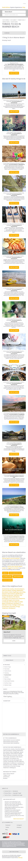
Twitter (7, 827)
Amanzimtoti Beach (14, 282)
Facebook (7, 825)
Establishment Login (17, 795)
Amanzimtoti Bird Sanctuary (14, 313)
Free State (6, 669)
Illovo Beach (5, 592)
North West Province (9, 681)
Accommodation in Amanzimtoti (16, 102)
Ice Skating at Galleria (14, 345)
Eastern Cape (7, 667)
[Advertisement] (14, 718)
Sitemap (20, 857)
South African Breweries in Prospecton (14, 470)
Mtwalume (5, 595)
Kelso (10, 592)
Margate (4, 594)
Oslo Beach (9, 597)
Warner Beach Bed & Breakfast (11, 743)
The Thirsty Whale (14, 250)
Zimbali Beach (14, 500)
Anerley (12, 589)
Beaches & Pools (14, 63)
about (5, 573)
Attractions (6, 776)
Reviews (5, 778)
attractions (7, 576)
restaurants (18, 576)
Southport (16, 603)
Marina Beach (11, 594)
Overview (6, 33)
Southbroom (9, 603)
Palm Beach (16, 597)
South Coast (14, 21)
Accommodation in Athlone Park (17, 477)
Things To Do (21, 20)
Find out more (14, 73)
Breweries (12, 475)
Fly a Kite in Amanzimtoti (14, 94)
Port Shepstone (20, 598)
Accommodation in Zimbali (16, 507)
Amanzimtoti (5, 589)
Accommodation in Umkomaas (16, 537)
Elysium (22, 589)
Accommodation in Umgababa (16, 414)
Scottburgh (5, 602)
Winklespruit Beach (14, 157)
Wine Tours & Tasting (20, 475)
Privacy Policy (7, 793)
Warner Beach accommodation (11, 558)
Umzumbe (12, 606)
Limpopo (6, 677)
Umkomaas (20, 605)
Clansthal (17, 589)
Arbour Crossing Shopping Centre (14, 438)
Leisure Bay (22, 592)
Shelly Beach (6, 763)
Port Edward (12, 598)
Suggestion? (6, 700)
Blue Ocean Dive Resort (14, 530)
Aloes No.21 (7, 632)
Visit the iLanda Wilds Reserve (14, 187)
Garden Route (7, 671)
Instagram (19, 825)
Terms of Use (7, 795)
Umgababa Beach (14, 407)
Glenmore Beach (6, 590)
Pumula (4, 600)
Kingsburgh (16, 592)
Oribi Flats (16, 595)
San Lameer (16, 600)
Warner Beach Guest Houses (10, 741)
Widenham (5, 608)
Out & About (13, 20)
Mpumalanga (7, 679)
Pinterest (19, 827)
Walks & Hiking (22, 193)
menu (22, 4)
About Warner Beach (8, 773)
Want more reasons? (18, 819)
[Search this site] (19, 4)
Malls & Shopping (17, 442)
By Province (6, 664)
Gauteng (6, 673)
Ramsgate (9, 600)
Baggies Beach (14, 57)
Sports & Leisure (24, 100)
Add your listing (14, 851)
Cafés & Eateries (17, 132)
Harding (14, 590)
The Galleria (14, 376)
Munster (10, 595)
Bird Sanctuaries (17, 319)
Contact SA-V (7, 791)
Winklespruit (12, 608)
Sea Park (11, 602)
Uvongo (18, 606)
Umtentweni (5, 606)
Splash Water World (14, 218)
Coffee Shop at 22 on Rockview (14, 127)
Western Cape (7, 685)
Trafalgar (14, 605)
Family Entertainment (15, 100)
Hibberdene (20, 590)
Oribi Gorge (6, 757)
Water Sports (13, 535)
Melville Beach (19, 594)
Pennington (5, 598)
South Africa (6, 20)
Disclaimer (15, 791)
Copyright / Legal (17, 793)
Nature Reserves (14, 193)
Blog (6, 829)
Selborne (16, 602)
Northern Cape (7, 683)
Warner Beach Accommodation (15, 64)
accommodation (15, 573)
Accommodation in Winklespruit (17, 164)
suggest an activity (13, 568)
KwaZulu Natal (6, 21)
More (13, 640)
